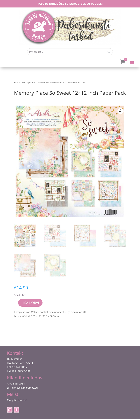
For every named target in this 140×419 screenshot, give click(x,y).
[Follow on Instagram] (9, 410)
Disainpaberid (29, 82)
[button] (120, 111)
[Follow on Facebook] (16, 410)
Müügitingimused (17, 400)
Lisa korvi (30, 302)
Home (17, 82)
